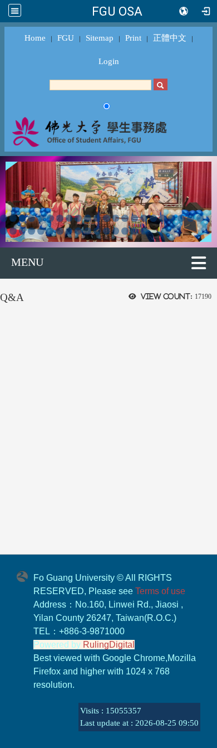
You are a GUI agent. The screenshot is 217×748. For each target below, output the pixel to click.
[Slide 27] (41, 231)
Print (133, 37)
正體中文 (169, 37)
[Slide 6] (50, 218)
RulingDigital (109, 644)
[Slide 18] (162, 218)
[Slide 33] (97, 231)
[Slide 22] (200, 218)
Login (108, 61)
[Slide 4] (31, 218)
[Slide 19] (171, 218)
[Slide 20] (181, 218)
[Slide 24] (13, 231)
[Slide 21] (190, 218)
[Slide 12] (106, 218)
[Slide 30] (69, 231)
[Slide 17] (153, 218)
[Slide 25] (22, 231)
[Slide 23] (3, 231)
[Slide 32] (87, 231)
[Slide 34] (106, 231)
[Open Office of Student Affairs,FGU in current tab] (108, 131)
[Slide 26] (31, 231)
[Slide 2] (13, 218)
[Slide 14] (125, 218)
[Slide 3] (22, 218)
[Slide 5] (41, 218)
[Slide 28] (50, 231)
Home (35, 37)
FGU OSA (117, 11)
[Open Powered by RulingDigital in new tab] (25, 575)
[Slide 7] (59, 218)
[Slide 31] (78, 231)
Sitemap (100, 37)
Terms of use (160, 591)
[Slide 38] (143, 231)
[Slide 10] (87, 218)
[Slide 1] (3, 218)
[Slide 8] (69, 218)
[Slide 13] (116, 218)
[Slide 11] (97, 218)
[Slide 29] (59, 231)
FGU (65, 37)
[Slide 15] (134, 218)
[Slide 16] (143, 218)
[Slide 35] (116, 231)
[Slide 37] (134, 231)
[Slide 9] (78, 218)
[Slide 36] (125, 231)
